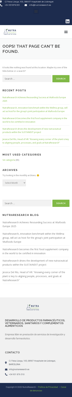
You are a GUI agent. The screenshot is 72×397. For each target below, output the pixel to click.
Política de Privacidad (48, 387)
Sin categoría (9, 160)
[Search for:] (27, 78)
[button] (36, 11)
